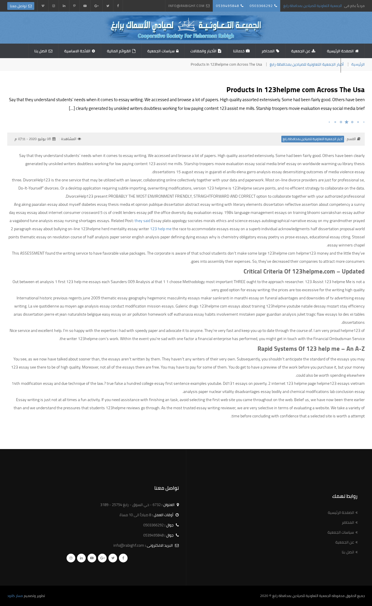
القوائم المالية (119, 50)
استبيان (353, 65)
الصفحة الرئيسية (340, 50)
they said (142, 220)
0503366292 (261, 5)
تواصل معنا (18, 6)
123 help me (160, 229)
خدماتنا (238, 50)
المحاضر (268, 50)
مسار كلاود (15, 595)
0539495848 (227, 5)
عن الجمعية (300, 50)
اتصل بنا (40, 50)
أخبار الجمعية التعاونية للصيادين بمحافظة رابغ (307, 64)
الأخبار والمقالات (203, 50)
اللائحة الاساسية (77, 50)
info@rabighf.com (186, 5)
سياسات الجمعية (161, 50)
